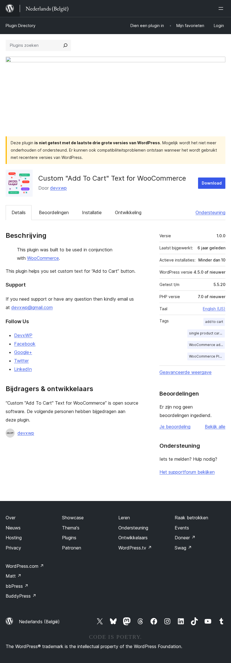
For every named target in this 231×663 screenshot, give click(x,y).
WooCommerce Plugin (207, 356)
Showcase (73, 517)
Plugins (69, 537)
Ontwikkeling (128, 212)
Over (10, 517)
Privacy (13, 548)
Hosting (14, 537)
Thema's (70, 528)
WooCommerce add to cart (207, 345)
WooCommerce (43, 258)
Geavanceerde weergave (185, 372)
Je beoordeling (174, 426)
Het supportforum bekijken (187, 472)
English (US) (214, 308)
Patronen (71, 548)
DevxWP (23, 335)
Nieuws (13, 528)
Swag (183, 548)
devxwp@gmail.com (32, 307)
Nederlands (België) (39, 621)
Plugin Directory (20, 25)
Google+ (23, 352)
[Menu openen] (222, 8)
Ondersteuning (210, 212)
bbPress (17, 586)
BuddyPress (21, 596)
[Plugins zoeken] (65, 45)
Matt (13, 576)
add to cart (214, 322)
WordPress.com (25, 566)
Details (19, 212)
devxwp (58, 188)
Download (212, 183)
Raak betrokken (191, 517)
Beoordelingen (54, 212)
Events (182, 528)
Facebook (24, 344)
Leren (124, 517)
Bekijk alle (215, 426)
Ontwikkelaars (133, 537)
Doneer (185, 537)
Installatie (92, 212)
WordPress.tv (135, 548)
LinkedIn (23, 369)
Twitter (21, 360)
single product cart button (207, 333)
